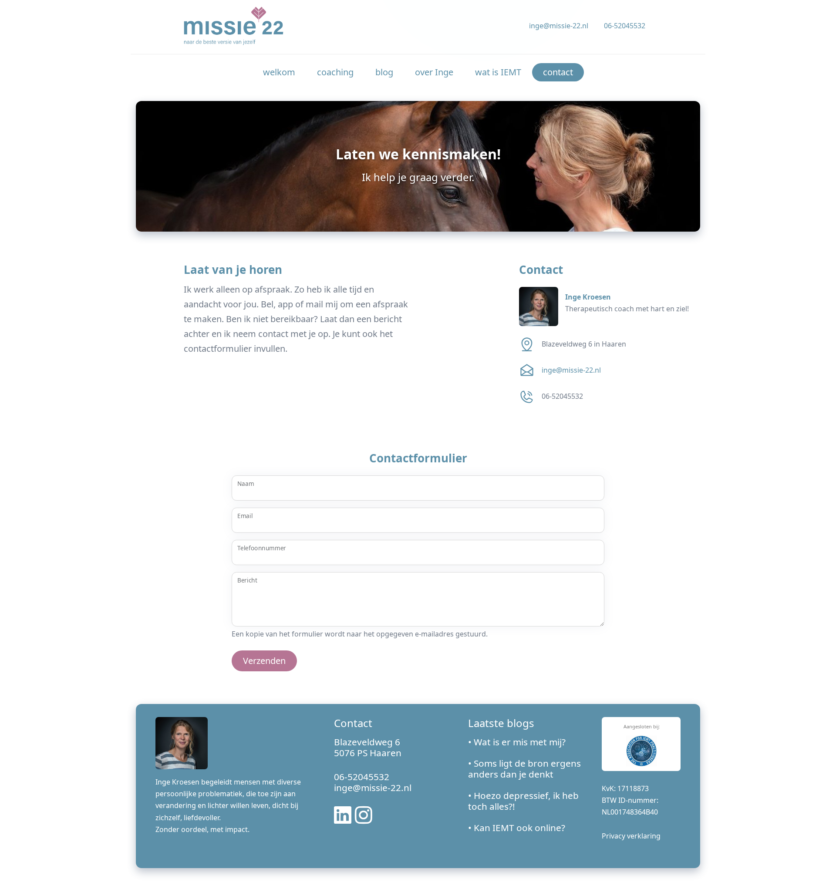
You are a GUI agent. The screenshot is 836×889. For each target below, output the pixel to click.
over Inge (434, 72)
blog (384, 72)
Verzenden (264, 661)
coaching (335, 72)
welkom (279, 72)
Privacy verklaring (631, 836)
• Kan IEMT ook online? (516, 827)
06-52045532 (624, 25)
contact (558, 72)
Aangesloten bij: (642, 726)
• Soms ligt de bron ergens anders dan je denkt (524, 769)
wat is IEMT (498, 72)
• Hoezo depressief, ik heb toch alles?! (523, 801)
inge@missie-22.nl (558, 25)
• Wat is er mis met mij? (517, 742)
